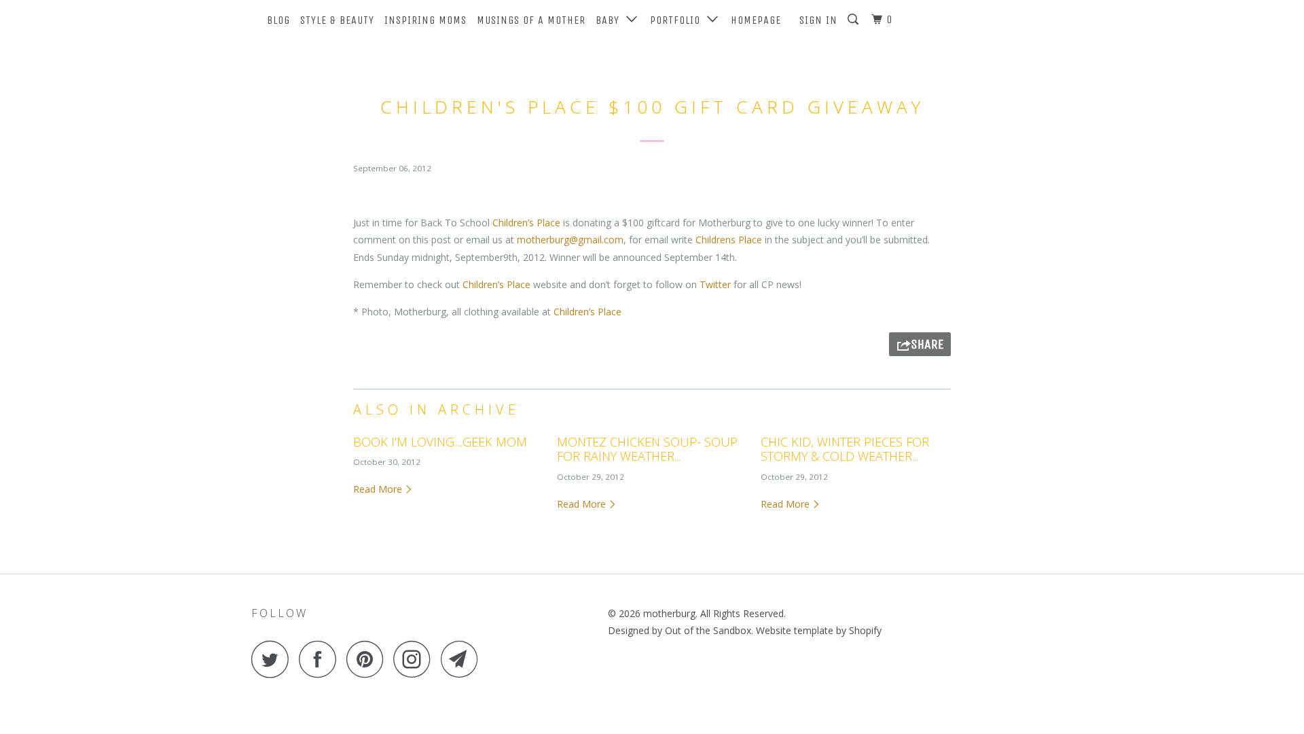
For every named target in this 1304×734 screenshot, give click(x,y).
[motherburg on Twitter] (273, 659)
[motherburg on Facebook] (321, 659)
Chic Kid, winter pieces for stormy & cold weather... (845, 449)
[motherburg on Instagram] (415, 659)
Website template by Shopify (819, 630)
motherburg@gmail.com (570, 239)
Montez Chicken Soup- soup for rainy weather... (647, 449)
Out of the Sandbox (708, 630)
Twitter (715, 284)
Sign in (818, 20)
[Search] (854, 20)
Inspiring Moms (425, 20)
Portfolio (678, 20)
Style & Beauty (337, 20)
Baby (611, 20)
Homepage (756, 20)
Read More (379, 489)
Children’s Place (527, 222)
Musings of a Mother (531, 20)
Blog (278, 20)
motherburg (669, 613)
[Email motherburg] (463, 659)
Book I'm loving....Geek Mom (440, 442)
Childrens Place (728, 239)
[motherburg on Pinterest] (368, 659)
